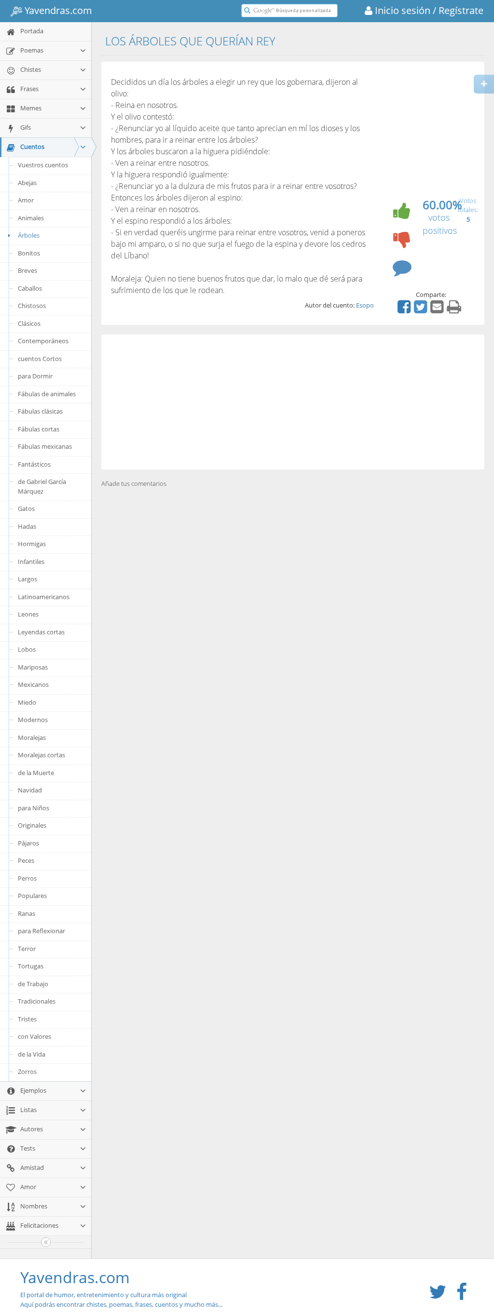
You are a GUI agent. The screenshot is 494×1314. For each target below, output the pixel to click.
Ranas (26, 913)
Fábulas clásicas (40, 411)
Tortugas (30, 966)
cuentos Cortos (40, 358)
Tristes (27, 1019)
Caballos (30, 288)
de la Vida (31, 1054)
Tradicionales (36, 1001)
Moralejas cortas (41, 755)
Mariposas (33, 667)
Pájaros (28, 843)
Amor (26, 200)
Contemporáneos (43, 340)
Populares (32, 895)
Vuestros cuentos (43, 165)
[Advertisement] (292, 402)
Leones (28, 614)
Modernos (33, 719)
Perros (27, 878)
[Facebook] (405, 310)
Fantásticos (34, 464)
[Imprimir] (455, 310)
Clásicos (29, 323)
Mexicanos (33, 684)
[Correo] (438, 310)
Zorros (27, 1071)
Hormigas (32, 543)
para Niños (33, 808)
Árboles (29, 235)
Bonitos (29, 253)
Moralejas (32, 737)
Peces (26, 860)
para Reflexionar (41, 930)
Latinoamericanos (43, 596)
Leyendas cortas (41, 632)
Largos (27, 579)
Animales (31, 218)
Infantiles (31, 561)
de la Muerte (36, 772)
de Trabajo (33, 983)
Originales (32, 825)
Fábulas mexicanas (45, 446)
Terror (27, 948)
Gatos (26, 508)
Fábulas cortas (38, 429)
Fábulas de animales (47, 393)
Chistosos (32, 305)
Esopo (365, 305)
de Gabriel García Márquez (42, 486)
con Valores (34, 1036)
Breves (27, 270)
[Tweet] (421, 310)
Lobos (27, 649)
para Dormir (35, 376)
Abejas (27, 182)
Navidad (30, 790)
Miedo (27, 702)
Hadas (27, 526)
